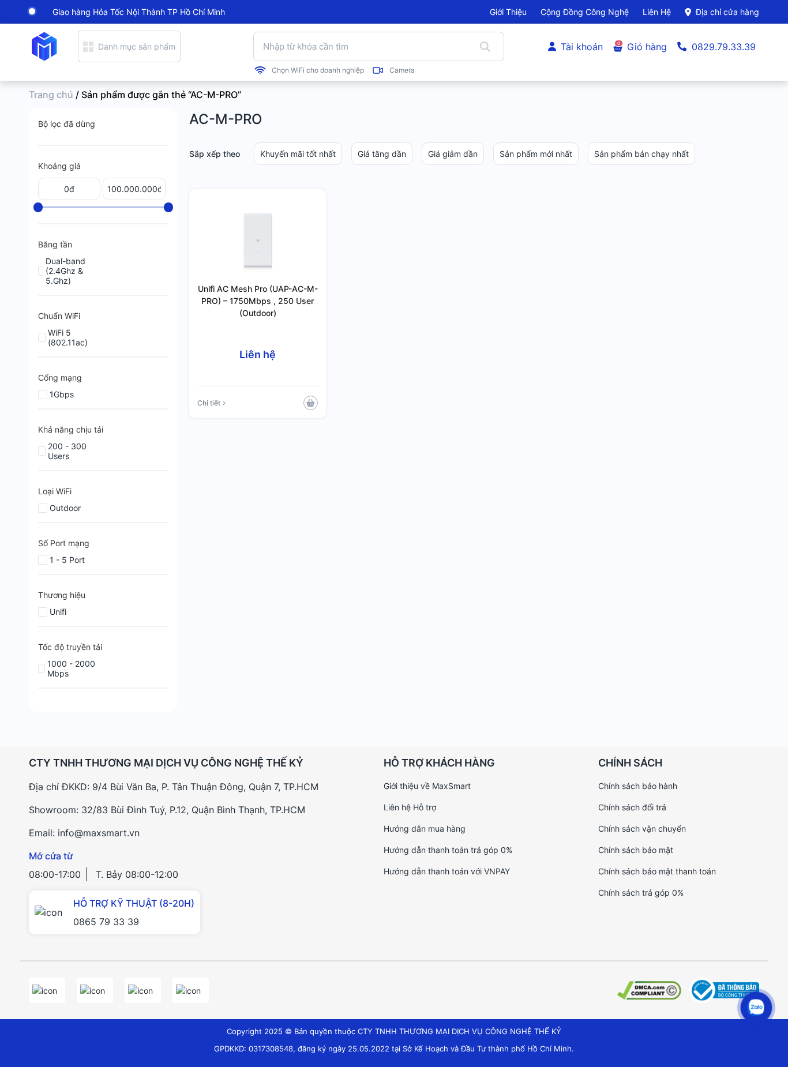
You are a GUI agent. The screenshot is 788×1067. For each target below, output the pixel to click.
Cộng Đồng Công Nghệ (585, 12)
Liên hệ (657, 12)
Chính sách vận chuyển (642, 828)
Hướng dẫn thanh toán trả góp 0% (448, 850)
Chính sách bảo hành (637, 786)
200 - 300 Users (67, 451)
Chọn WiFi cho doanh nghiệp (318, 70)
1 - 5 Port (67, 560)
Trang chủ (51, 94)
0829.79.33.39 (724, 46)
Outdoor (65, 508)
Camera (402, 70)
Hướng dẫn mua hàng (425, 828)
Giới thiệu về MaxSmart (427, 786)
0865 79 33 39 (106, 921)
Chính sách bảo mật (635, 850)
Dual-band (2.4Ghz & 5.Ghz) (65, 270)
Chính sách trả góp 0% (641, 892)
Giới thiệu (508, 12)
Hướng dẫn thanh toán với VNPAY (447, 871)
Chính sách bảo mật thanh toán (657, 871)
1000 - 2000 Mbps (71, 668)
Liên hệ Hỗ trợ (410, 807)
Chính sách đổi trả (632, 807)
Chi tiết (208, 403)
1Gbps (62, 394)
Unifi (58, 612)
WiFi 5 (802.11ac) (68, 337)
